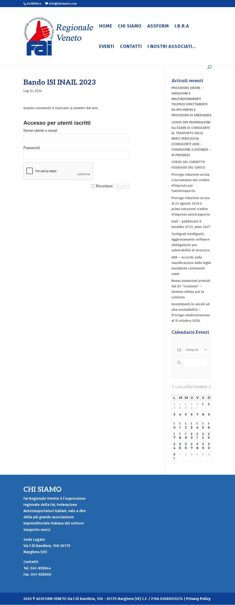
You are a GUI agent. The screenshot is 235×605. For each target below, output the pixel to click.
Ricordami (104, 186)
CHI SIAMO (130, 26)
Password (31, 148)
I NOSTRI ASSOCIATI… (172, 47)
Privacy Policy (198, 599)
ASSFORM (158, 26)
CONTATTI (131, 47)
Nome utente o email (40, 131)
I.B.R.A (182, 26)
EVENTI (106, 47)
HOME (105, 26)
